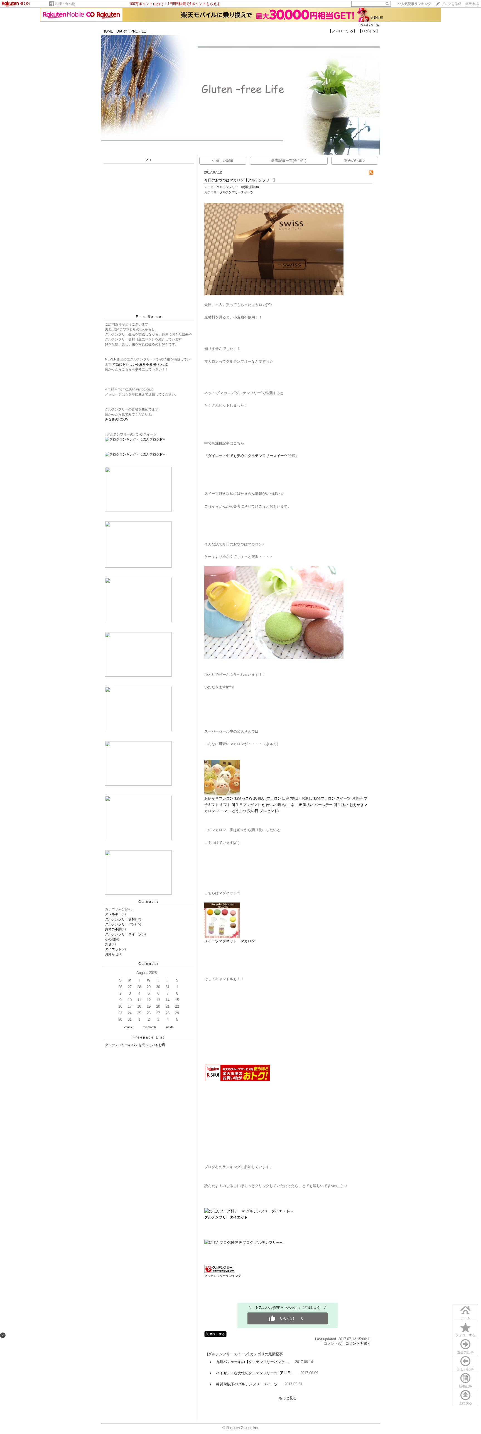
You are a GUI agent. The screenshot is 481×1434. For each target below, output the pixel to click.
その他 (110, 939)
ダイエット (113, 949)
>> (414, 4)
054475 (366, 25)
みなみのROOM (118, 419)
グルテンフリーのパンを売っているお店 (135, 1045)
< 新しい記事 (223, 161)
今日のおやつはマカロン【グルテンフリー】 (240, 180)
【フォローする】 (342, 31)
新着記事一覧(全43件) (288, 161)
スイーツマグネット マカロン (229, 941)
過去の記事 (465, 1352)
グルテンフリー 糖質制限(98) (238, 187)
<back (128, 1027)
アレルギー (113, 914)
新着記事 (465, 1386)
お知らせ (111, 954)
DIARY (121, 31)
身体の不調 (113, 929)
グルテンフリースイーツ (123, 934)
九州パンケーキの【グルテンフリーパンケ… (252, 1362)
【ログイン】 (369, 31)
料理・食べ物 (65, 4)
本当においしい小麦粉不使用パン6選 (140, 364)
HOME (107, 31)
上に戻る (465, 1403)
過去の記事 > (354, 161)
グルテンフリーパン (120, 924)
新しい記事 (465, 1369)
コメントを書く (358, 1343)
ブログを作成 (451, 4)
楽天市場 (472, 4)
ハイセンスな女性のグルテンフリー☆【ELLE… (255, 1373)
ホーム (465, 1318)
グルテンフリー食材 (120, 919)
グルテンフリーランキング (222, 1275)
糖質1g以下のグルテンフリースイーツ (247, 1384)
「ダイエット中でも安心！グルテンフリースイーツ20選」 (251, 456)
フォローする (465, 1335)
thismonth (149, 1027)
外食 (108, 944)
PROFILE (138, 31)
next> (170, 1027)
